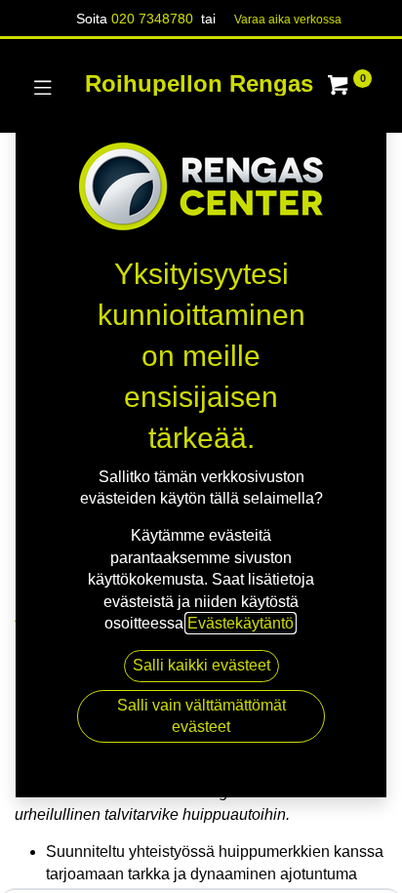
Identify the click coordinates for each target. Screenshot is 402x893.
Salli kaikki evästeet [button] (201, 665)
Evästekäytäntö (240, 623)
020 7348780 (152, 18)
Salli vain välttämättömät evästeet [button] (201, 716)
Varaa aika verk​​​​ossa (288, 19)
